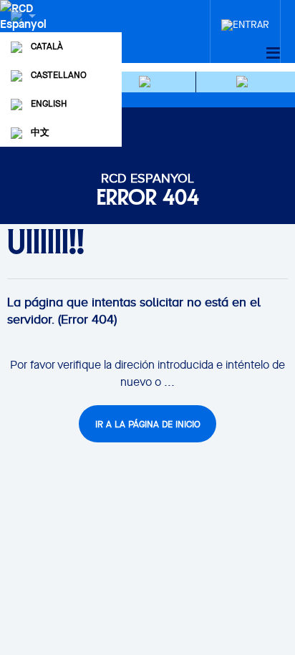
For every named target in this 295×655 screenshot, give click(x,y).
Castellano (59, 75)
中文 (40, 132)
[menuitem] (245, 21)
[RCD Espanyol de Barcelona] (24, 30)
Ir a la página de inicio (147, 424)
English (49, 103)
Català (47, 46)
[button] (146, 82)
